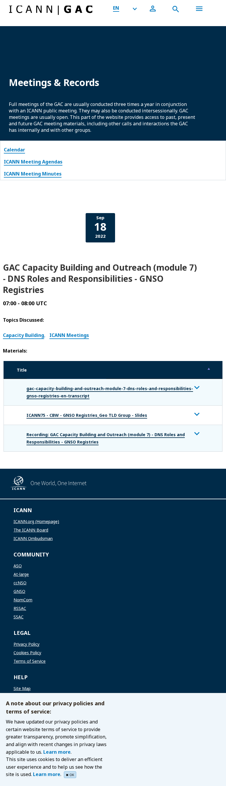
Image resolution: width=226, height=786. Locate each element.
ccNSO (20, 583)
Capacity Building (23, 335)
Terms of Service (30, 661)
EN (116, 8)
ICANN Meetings (69, 335)
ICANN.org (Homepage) (36, 521)
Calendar (14, 149)
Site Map (22, 688)
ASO (18, 566)
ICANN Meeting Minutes (33, 174)
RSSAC (20, 608)
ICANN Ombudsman (33, 538)
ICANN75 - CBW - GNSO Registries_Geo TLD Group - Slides (86, 415)
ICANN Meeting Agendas (33, 161)
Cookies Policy (27, 652)
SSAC (19, 617)
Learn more (57, 752)
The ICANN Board (31, 530)
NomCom (23, 600)
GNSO (19, 591)
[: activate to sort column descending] (164, 370)
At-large (21, 574)
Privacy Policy (26, 644)
